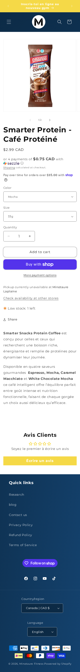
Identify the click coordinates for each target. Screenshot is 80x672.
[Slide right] (50, 120)
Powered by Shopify (58, 663)
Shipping (9, 167)
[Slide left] (30, 120)
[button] (9, 22)
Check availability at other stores (30, 298)
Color (7, 187)
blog (12, 505)
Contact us (18, 515)
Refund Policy (20, 535)
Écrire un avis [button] (40, 461)
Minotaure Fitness (31, 663)
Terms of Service (23, 545)
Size (6, 207)
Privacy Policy (21, 525)
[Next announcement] (72, 6)
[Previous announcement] (8, 6)
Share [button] (12, 319)
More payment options (40, 275)
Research (16, 495)
